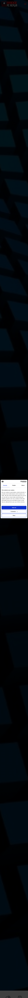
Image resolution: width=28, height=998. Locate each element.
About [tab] (22, 485)
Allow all (14, 507)
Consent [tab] (5, 485)
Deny (14, 515)
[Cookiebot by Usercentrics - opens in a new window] (20, 482)
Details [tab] (14, 485)
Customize (13, 511)
